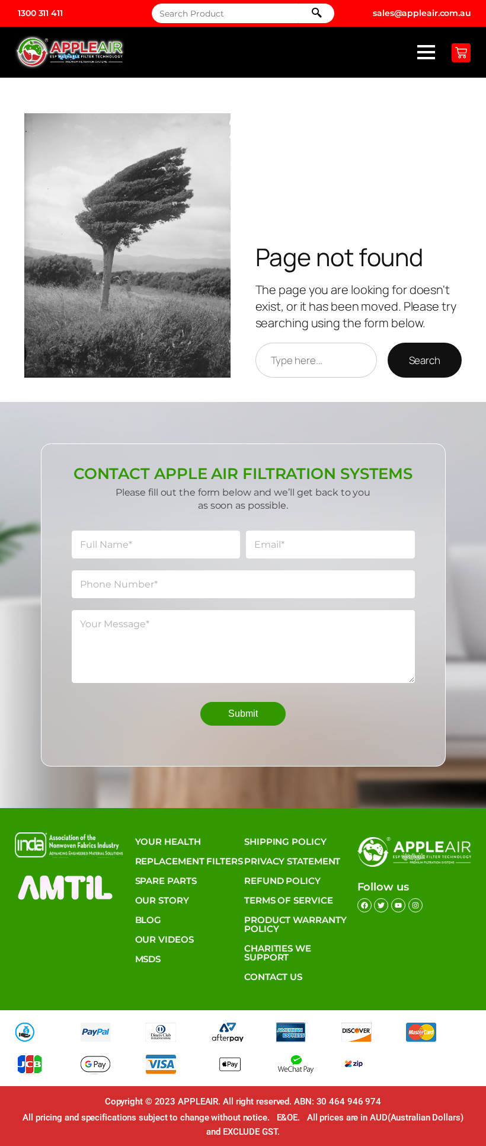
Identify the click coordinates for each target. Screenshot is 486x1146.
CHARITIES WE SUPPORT (277, 953)
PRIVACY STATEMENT (292, 861)
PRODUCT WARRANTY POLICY (295, 924)
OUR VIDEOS (164, 939)
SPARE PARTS (166, 880)
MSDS (148, 959)
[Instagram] (415, 905)
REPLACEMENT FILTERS (189, 861)
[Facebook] (364, 905)
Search (424, 360)
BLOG (148, 919)
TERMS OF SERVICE (288, 900)
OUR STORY (162, 900)
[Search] (316, 13)
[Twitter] (381, 905)
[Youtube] (398, 905)
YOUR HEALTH (168, 841)
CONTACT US (273, 976)
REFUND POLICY (282, 880)
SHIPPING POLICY (285, 841)
